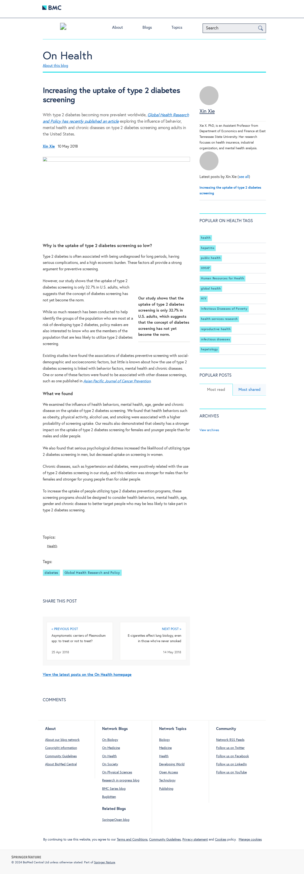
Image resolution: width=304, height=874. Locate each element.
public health (211, 258)
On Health (67, 56)
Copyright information (61, 748)
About (117, 28)
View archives (209, 430)
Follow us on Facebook (232, 756)
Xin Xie (207, 111)
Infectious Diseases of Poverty (224, 308)
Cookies (220, 839)
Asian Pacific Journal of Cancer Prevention (117, 381)
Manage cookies (250, 839)
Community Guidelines (61, 756)
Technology (167, 780)
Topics (176, 28)
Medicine (165, 748)
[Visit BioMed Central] (51, 8)
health (206, 237)
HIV (203, 298)
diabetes (51, 573)
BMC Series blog (114, 788)
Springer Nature (104, 862)
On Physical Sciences (117, 772)
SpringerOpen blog (115, 820)
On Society (110, 764)
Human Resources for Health (222, 278)
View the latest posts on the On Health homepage (87, 675)
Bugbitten (109, 797)
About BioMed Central (61, 764)
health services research (219, 319)
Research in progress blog (120, 780)
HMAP (205, 268)
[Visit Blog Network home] (63, 27)
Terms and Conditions (132, 839)
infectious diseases (215, 339)
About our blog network (62, 740)
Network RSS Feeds (230, 740)
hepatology (209, 349)
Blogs (147, 28)
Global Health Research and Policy (92, 573)
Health (52, 546)
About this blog (55, 66)
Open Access (168, 772)
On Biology (110, 740)
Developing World (172, 764)
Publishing (166, 788)
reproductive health (215, 329)
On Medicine (111, 748)
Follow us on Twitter (230, 748)
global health (211, 288)
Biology (164, 740)
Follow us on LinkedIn (231, 764)
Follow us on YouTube (231, 772)
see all (244, 177)
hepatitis (207, 248)
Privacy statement (195, 839)
